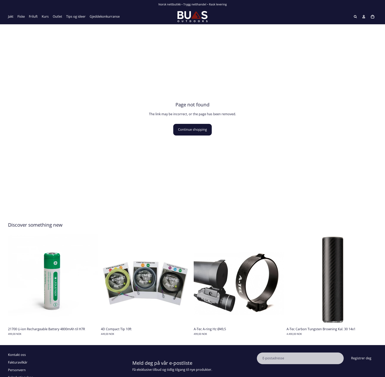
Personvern (17, 370)
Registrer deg (361, 358)
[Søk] (355, 16)
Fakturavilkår (17, 362)
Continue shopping (192, 129)
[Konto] (363, 16)
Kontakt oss (17, 355)
